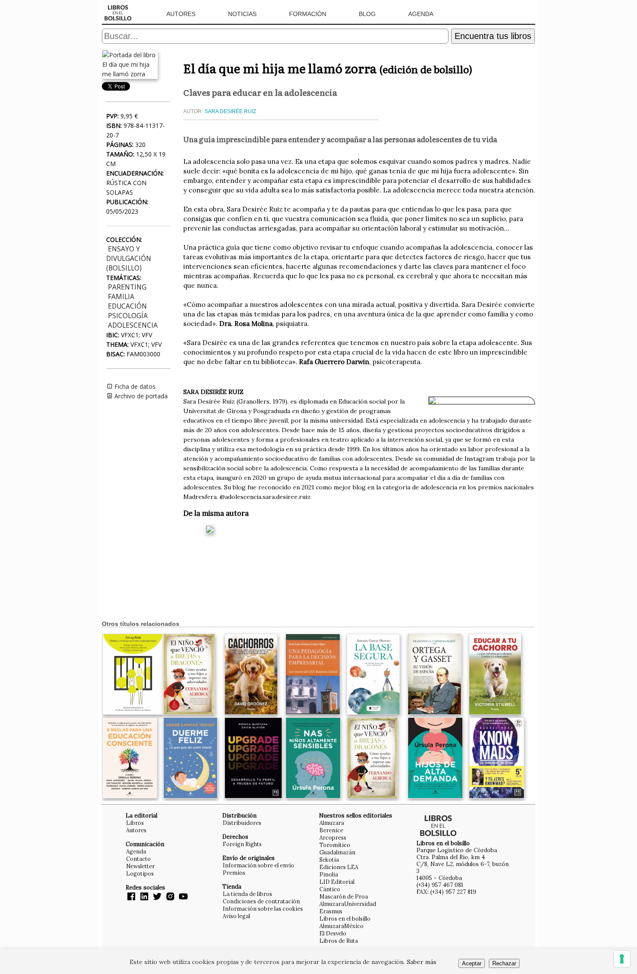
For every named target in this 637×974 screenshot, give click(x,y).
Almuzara (331, 822)
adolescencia (133, 325)
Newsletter (140, 866)
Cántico (329, 889)
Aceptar (471, 963)
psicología (128, 315)
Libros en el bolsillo (344, 918)
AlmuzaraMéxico (341, 925)
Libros (135, 822)
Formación (307, 13)
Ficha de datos (134, 386)
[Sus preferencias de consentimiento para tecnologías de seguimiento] (622, 959)
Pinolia (328, 874)
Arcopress (332, 837)
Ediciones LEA (338, 866)
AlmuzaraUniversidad (347, 903)
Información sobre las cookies (263, 908)
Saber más (421, 962)
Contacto (138, 858)
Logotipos (140, 873)
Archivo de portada (140, 396)
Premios (234, 872)
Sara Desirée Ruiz (230, 111)
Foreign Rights (242, 843)
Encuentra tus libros (493, 36)
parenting (127, 287)
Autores (180, 13)
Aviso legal (236, 915)
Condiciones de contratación (261, 901)
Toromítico (334, 844)
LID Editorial (336, 881)
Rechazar (504, 963)
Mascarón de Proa (343, 896)
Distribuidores (242, 822)
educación (127, 306)
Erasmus (330, 911)
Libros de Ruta (338, 940)
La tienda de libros (247, 893)
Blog (367, 13)
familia (121, 296)
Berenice (331, 830)
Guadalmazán (337, 852)
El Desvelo (332, 933)
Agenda (420, 13)
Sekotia (329, 859)
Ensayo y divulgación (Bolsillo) (128, 258)
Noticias (242, 13)
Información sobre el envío (258, 865)
